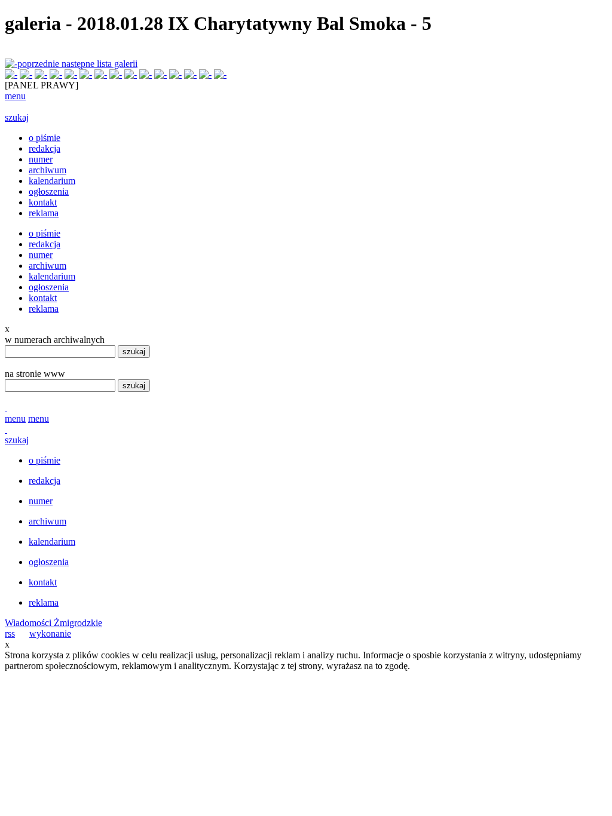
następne (79, 64)
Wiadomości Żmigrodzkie (53, 623)
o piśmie (44, 138)
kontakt (43, 202)
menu (15, 96)
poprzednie (39, 64)
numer (41, 159)
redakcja (44, 148)
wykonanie (50, 633)
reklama (44, 213)
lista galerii (117, 64)
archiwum (47, 170)
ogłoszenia (49, 191)
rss (10, 633)
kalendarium (52, 181)
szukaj (17, 117)
